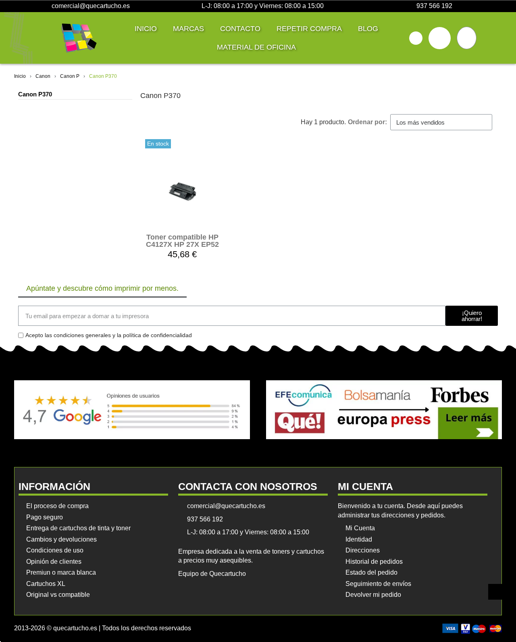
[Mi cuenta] (440, 38)
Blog (368, 29)
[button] (415, 38)
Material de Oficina (256, 47)
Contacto (240, 29)
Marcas (188, 29)
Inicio (146, 29)
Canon (42, 76)
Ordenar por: (367, 122)
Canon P (69, 76)
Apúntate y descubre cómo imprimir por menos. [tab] (102, 288)
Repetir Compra (309, 29)
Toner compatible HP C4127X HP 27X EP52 (182, 240)
